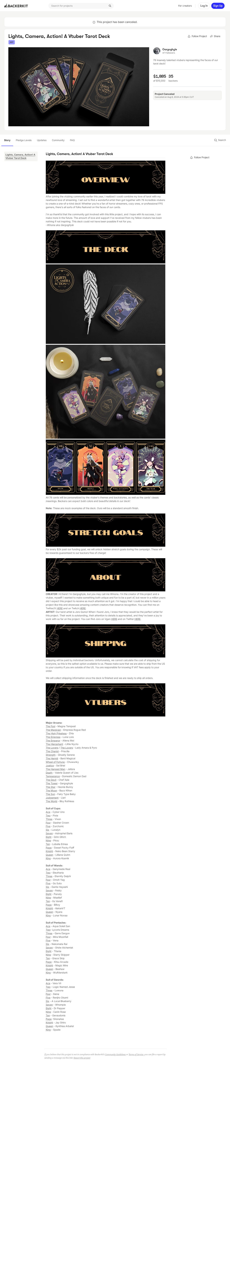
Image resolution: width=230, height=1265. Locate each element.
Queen (49, 854)
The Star (50, 786)
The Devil (51, 779)
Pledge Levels (23, 140)
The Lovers (52, 747)
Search (221, 140)
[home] (16, 5)
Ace (48, 811)
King (48, 858)
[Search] (110, 5)
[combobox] (81, 6)
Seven (49, 833)
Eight (48, 836)
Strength (50, 754)
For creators (185, 5)
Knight (49, 851)
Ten (48, 844)
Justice (50, 765)
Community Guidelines (115, 1054)
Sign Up (218, 5)
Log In (204, 5)
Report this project (82, 1057)
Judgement (52, 797)
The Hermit (52, 758)
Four (48, 822)
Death (49, 772)
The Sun (50, 794)
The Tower (52, 783)
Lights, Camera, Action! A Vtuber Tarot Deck (20, 156)
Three (49, 819)
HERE (60, 608)
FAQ (72, 140)
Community (58, 140)
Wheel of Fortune (55, 761)
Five (48, 826)
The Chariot (52, 751)
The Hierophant (54, 744)
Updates (41, 140)
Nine (48, 840)
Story (7, 140)
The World (51, 801)
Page (49, 847)
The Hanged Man (55, 769)
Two (48, 815)
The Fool (50, 726)
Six (47, 829)
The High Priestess (56, 733)
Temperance (53, 776)
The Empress (53, 737)
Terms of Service (136, 1054)
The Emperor (53, 740)
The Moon (51, 790)
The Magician (53, 729)
